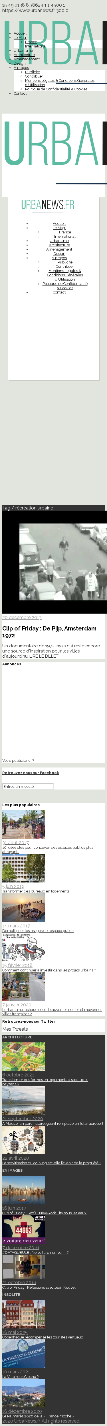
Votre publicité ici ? (18, 760)
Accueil (20, 33)
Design (20, 63)
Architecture (24, 55)
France (31, 42)
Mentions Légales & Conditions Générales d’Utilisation (65, 275)
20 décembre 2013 (22, 617)
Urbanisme (23, 50)
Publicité (32, 72)
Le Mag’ (20, 37)
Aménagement (27, 59)
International (36, 46)
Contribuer (34, 76)
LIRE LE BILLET (43, 656)
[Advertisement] (53, 351)
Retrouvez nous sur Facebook (30, 773)
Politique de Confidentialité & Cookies (56, 89)
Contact (20, 93)
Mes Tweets (15, 1029)
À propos (21, 68)
